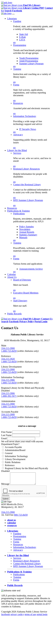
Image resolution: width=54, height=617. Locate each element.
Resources (18, 103)
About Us (11, 277)
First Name (6, 432)
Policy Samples (26, 226)
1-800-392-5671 (9, 396)
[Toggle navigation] (13, 14)
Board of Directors (22, 279)
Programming (19, 45)
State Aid (23, 34)
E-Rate (22, 37)
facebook (5, 614)
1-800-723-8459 (9, 351)
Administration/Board (14, 450)
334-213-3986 (8, 380)
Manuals (23, 237)
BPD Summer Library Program (28, 200)
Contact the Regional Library (27, 184)
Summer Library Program (31, 63)
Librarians (12, 18)
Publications (19, 213)
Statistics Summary (28, 234)
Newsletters (24, 229)
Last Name (6, 435)
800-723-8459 (21, 515)
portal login (42, 614)
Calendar (11, 274)
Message (5, 484)
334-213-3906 (8, 393)
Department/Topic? (10, 444)
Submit (5, 499)
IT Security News (27, 129)
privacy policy (17, 614)
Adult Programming (28, 61)
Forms (16, 84)
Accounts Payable (13, 447)
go (14, 42)
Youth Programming (28, 58)
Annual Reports (26, 232)
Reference (9, 465)
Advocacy (18, 134)
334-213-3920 (8, 359)
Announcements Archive (31, 269)
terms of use (30, 614)
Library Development (14, 459)
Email (4, 438)
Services (17, 153)
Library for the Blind (17, 150)
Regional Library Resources (26, 169)
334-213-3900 (8, 348)
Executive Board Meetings (25, 292)
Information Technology (24, 116)
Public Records (14, 313)
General (8, 453)
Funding (17, 21)
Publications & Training (18, 211)
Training (17, 69)
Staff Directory (20, 300)
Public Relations (12, 462)
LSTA (22, 39)
